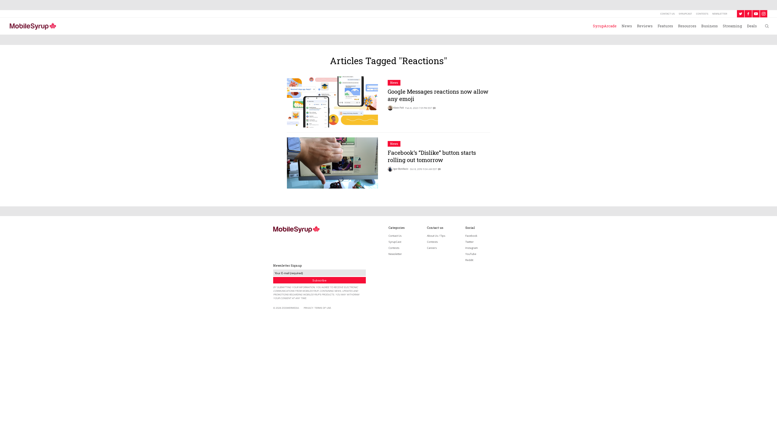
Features (665, 25)
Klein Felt (398, 107)
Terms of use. (323, 308)
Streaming (732, 25)
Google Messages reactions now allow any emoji (438, 95)
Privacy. (309, 308)
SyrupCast (685, 14)
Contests (702, 14)
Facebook (471, 236)
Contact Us (667, 14)
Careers (432, 248)
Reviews (645, 25)
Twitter (469, 242)
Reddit (469, 260)
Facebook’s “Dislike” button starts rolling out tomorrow (432, 156)
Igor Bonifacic (400, 169)
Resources (687, 25)
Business (709, 25)
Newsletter (719, 14)
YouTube (470, 254)
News (627, 25)
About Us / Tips (436, 236)
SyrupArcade (605, 25)
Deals (752, 25)
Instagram (471, 248)
